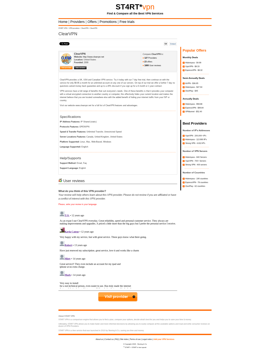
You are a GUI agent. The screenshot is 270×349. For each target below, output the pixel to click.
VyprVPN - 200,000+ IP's (195, 136)
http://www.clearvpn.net (93, 57)
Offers (93, 22)
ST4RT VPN (62, 28)
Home (63, 22)
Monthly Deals (190, 57)
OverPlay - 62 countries (195, 186)
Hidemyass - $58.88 (193, 104)
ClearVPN (84, 28)
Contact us (109, 339)
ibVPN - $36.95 (191, 83)
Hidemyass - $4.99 (193, 63)
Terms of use (135, 339)
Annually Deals (191, 98)
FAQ (117, 339)
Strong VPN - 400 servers (196, 165)
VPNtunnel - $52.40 (193, 111)
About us (99, 339)
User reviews (152, 65)
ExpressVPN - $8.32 (193, 70)
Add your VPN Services (163, 339)
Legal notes (147, 339)
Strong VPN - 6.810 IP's (195, 143)
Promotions (109, 22)
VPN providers (74, 28)
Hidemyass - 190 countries (196, 179)
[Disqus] (117, 249)
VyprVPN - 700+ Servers (195, 161)
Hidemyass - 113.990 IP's (196, 139)
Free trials (127, 22)
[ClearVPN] (67, 61)
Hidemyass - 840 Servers (196, 157)
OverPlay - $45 (191, 91)
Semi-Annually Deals (194, 78)
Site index (124, 339)
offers (148, 61)
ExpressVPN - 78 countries (196, 182)
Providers (78, 22)
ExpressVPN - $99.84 (194, 108)
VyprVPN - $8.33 (192, 66)
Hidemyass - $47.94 (193, 87)
